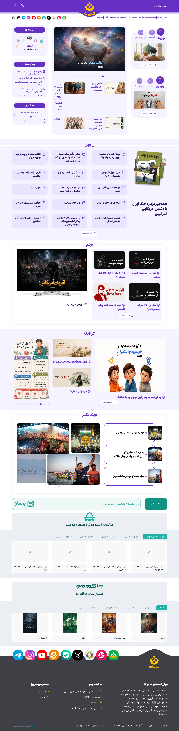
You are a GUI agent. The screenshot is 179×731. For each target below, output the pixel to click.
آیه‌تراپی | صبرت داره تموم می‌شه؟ (146, 275)
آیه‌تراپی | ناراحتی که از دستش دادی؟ (148, 307)
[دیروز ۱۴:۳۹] (114, 123)
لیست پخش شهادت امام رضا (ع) (76, 568)
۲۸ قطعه (136, 566)
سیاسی (134, 17)
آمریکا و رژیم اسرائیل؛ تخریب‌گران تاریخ (110, 174)
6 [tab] (82, 76)
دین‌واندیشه (114, 17)
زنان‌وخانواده (162, 17)
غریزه (163, 638)
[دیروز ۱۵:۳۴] (155, 433)
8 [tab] (74, 76)
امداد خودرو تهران (29, 116)
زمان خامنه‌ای (125, 17)
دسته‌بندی (158, 6)
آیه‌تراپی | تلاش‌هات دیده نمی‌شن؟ (111, 275)
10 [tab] (12, 404)
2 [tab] (99, 76)
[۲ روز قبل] (89, 49)
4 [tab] (90, 76)
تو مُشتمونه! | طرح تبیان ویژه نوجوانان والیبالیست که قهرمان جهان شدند (57, 96)
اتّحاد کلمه (58, 119)
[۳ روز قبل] (31, 369)
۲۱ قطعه (96, 566)
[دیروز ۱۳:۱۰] (114, 88)
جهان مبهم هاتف (119, 638)
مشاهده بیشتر (147, 65)
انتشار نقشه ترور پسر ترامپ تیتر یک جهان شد (28, 155)
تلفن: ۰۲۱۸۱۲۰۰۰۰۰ (91, 703)
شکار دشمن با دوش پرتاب (108, 203)
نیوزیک (100, 17)
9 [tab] (16, 404)
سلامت (141, 17)
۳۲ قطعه (57, 566)
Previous (122, 50)
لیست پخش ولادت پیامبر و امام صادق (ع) (155, 568)
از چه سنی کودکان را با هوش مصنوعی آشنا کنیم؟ (31, 90)
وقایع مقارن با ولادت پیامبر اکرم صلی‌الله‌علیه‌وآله (29, 73)
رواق (29, 46)
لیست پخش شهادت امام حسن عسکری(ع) (115, 568)
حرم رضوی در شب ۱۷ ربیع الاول (130, 433)
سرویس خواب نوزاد (30, 120)
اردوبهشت (43, 638)
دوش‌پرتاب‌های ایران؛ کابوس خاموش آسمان (107, 219)
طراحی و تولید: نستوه (20, 726)
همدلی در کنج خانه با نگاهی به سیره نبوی (96, 87)
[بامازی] (24, 41)
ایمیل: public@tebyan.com (85, 708)
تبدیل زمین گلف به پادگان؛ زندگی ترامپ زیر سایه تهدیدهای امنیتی (68, 221)
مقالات (89, 145)
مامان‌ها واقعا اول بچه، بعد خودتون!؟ (70, 362)
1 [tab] (103, 76)
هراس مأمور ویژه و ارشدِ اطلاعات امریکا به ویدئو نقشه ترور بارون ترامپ (67, 157)
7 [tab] (78, 76)
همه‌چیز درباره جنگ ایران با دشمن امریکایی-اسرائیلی (149, 209)
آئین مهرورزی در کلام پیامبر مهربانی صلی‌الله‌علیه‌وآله (95, 123)
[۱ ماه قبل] (149, 100)
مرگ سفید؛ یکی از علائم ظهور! (30, 78)
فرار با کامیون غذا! (72, 203)
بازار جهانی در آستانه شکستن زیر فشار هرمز (70, 189)
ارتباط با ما (41, 692)
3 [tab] (95, 76)
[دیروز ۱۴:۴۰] (74, 123)
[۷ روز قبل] (144, 292)
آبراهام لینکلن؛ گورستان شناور (109, 189)
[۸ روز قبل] (109, 292)
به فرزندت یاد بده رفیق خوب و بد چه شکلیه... (138, 397)
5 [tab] (86, 76)
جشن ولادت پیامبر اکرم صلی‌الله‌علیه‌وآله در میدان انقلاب (129, 454)
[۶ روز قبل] (109, 260)
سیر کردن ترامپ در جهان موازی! (69, 174)
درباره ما (42, 697)
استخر (84, 638)
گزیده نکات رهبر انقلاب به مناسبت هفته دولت (28, 83)
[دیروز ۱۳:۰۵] (155, 454)
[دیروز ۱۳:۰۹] (74, 88)
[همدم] (41, 41)
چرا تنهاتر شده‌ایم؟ (78, 391)
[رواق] (29, 37)
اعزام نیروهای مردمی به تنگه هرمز (128, 476)
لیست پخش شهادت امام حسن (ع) (36, 568)
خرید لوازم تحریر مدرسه (29, 112)
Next (56, 50)
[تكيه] (18, 41)
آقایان (106, 17)
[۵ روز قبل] (144, 260)
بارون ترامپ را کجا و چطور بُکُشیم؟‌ (29, 174)
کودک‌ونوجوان (150, 17)
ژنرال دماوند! (35, 188)
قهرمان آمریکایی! (75, 305)
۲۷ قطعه (17, 566)
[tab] (160, 35)
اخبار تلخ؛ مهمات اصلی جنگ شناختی (28, 219)
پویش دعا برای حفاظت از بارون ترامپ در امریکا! (109, 155)
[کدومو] (35, 41)
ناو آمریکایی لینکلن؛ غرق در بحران (28, 204)
